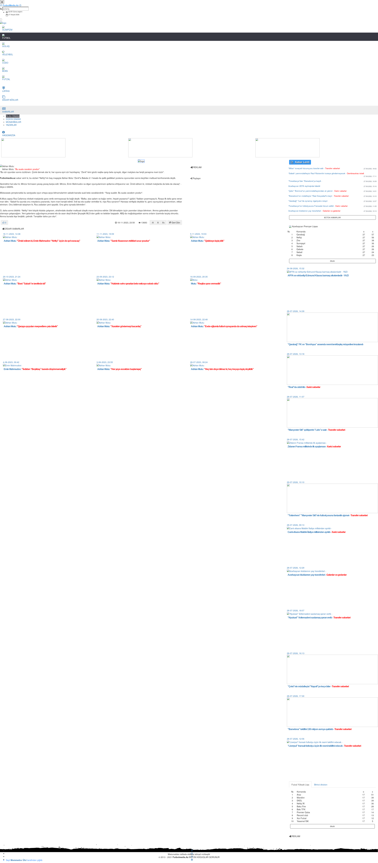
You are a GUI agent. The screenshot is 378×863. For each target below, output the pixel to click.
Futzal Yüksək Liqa (300, 784)
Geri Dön (175, 222)
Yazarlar (11, 124)
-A (152, 222)
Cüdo (5, 62)
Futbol (6, 37)
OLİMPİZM (7, 29)
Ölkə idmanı (12, 116)
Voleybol (7, 54)
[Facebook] (192, 850)
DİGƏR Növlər (10, 99)
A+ (163, 222)
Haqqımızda (8, 135)
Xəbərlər (8, 111)
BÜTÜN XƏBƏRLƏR (332, 217)
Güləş (5, 46)
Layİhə (6, 90)
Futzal (6, 79)
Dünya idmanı (13, 119)
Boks (5, 70)
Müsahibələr (13, 121)
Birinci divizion (320, 784)
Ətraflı (332, 261)
